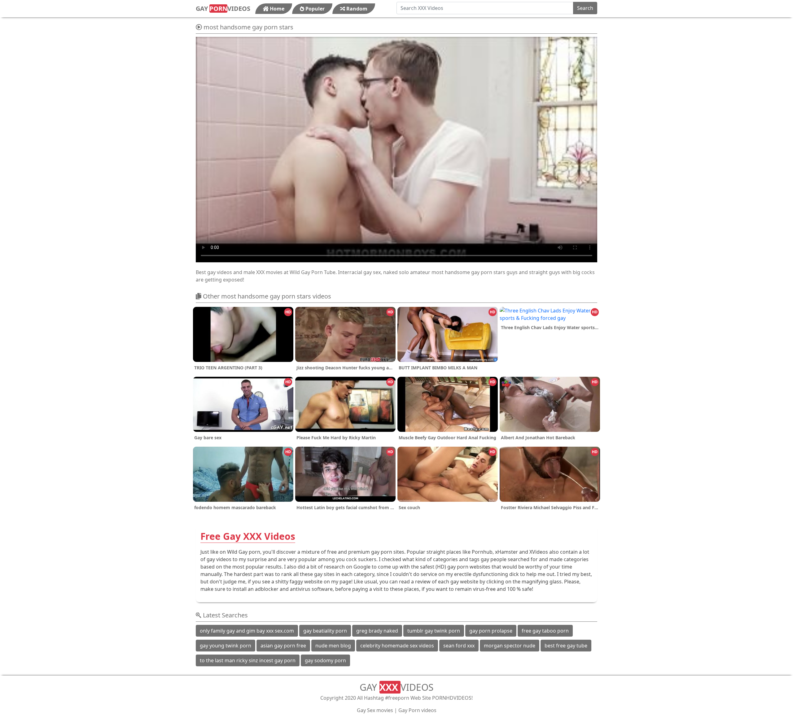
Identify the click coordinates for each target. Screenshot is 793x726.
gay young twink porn (225, 645)
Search (585, 8)
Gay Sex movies (375, 710)
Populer (314, 8)
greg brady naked (377, 630)
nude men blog (333, 645)
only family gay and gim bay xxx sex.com (247, 630)
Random (356, 8)
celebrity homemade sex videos (397, 645)
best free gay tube (566, 645)
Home (276, 8)
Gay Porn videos (417, 710)
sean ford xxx (459, 645)
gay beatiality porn (325, 630)
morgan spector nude (509, 645)
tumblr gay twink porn (433, 630)
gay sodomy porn (325, 660)
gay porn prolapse (490, 630)
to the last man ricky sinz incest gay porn (248, 660)
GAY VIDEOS (223, 8)
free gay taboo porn (545, 630)
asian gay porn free (283, 645)
